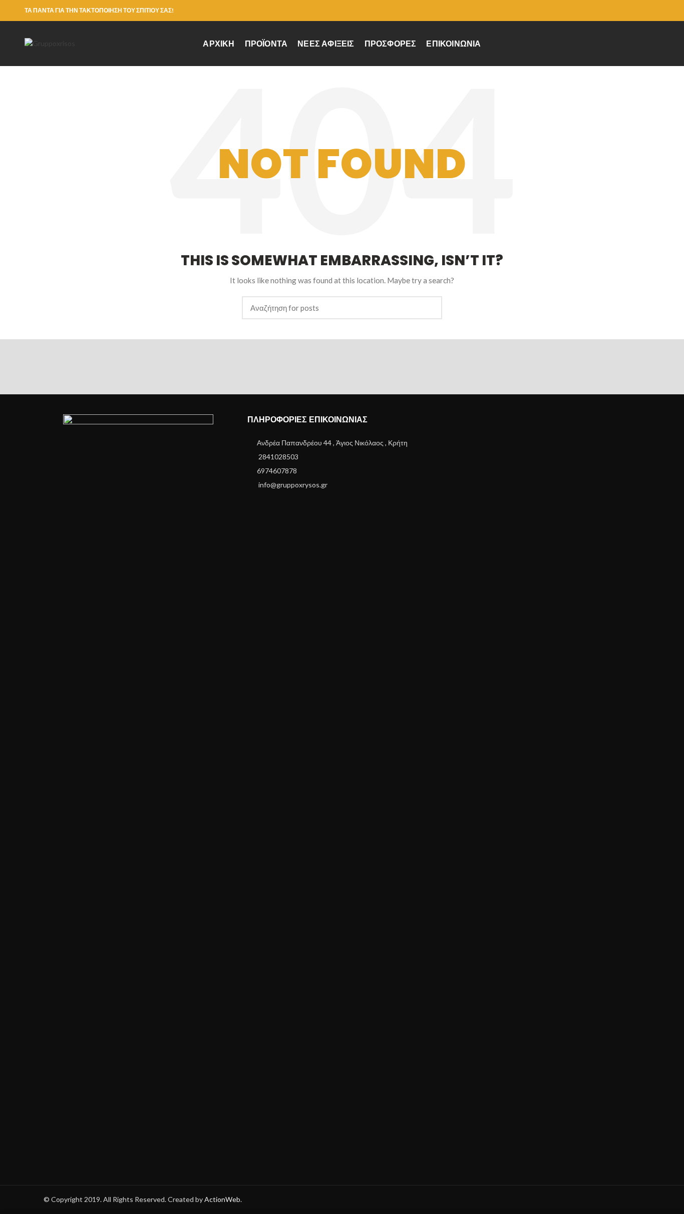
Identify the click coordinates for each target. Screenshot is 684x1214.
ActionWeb (222, 1199)
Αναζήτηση (428, 307)
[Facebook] (653, 10)
